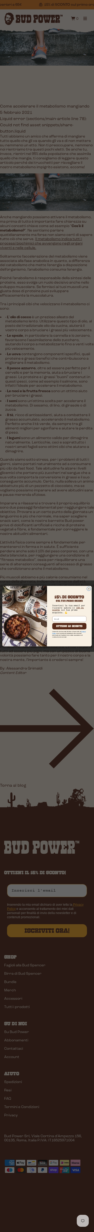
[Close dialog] (89, 589)
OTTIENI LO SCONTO (69, 626)
